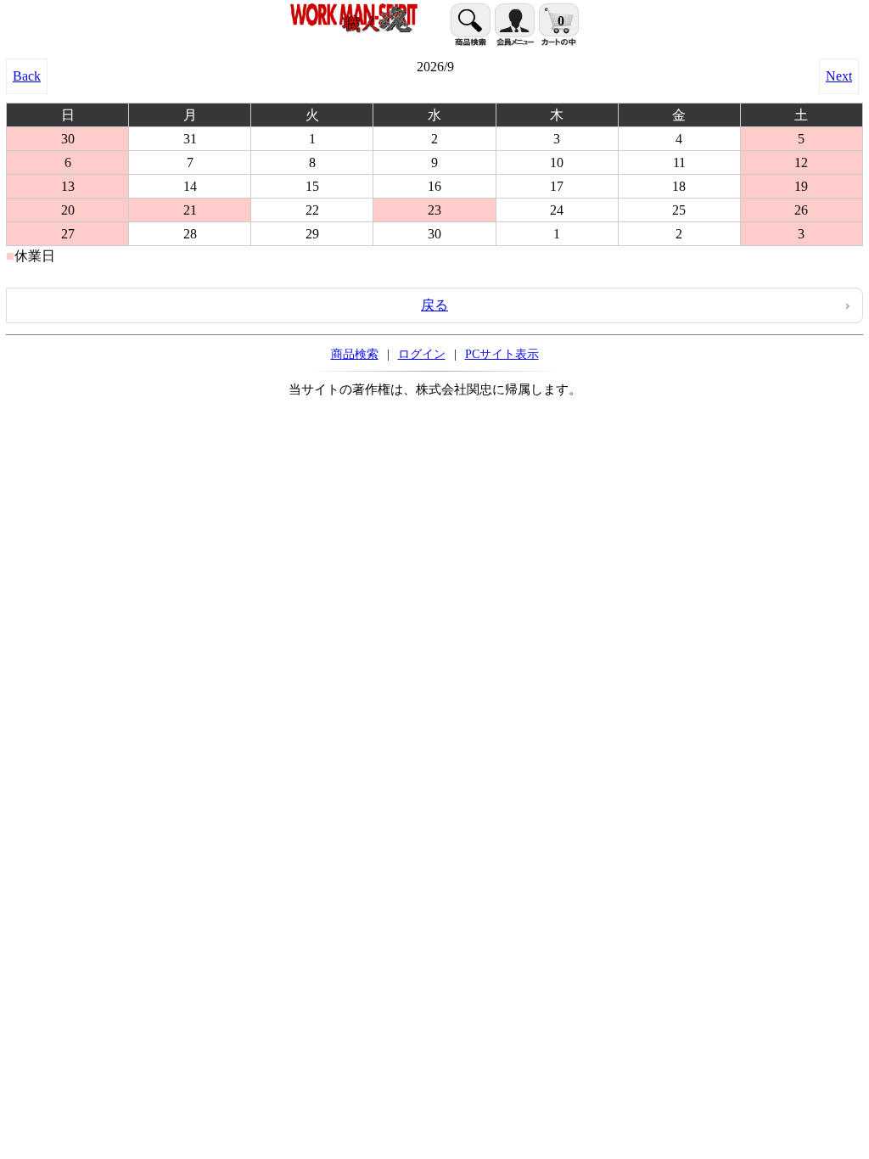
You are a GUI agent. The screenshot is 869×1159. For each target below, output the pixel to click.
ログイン (422, 354)
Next (839, 76)
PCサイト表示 (502, 354)
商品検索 (354, 354)
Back (27, 76)
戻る (434, 305)
